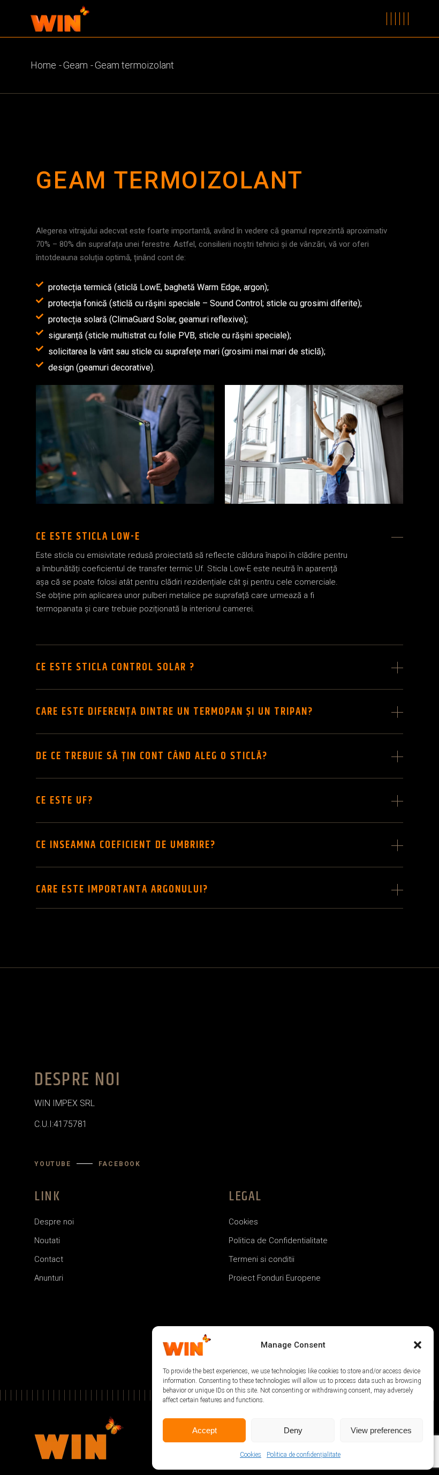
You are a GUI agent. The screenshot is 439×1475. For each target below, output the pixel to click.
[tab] (219, 532)
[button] (417, 1345)
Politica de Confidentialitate (278, 1240)
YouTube (52, 1164)
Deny (293, 1430)
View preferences (381, 1430)
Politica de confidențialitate (303, 1454)
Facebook (120, 1164)
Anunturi (48, 1278)
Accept (204, 1430)
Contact (48, 1259)
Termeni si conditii (261, 1259)
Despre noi (54, 1222)
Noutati (47, 1240)
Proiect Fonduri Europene (275, 1278)
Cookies (250, 1454)
